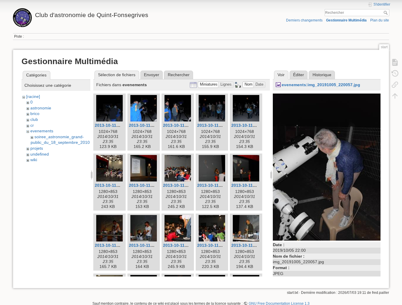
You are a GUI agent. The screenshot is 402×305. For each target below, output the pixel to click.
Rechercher (386, 13)
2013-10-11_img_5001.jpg (154, 245)
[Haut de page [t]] (395, 95)
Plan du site (379, 20)
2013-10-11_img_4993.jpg (188, 185)
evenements (41, 131)
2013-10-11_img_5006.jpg (188, 245)
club (34, 119)
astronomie (40, 108)
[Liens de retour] (395, 84)
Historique (322, 74)
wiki (33, 159)
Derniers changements (304, 20)
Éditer (298, 74)
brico (34, 113)
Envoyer (151, 74)
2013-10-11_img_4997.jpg (256, 185)
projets (36, 148)
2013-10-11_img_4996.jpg (222, 185)
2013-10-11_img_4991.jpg (154, 185)
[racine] (33, 96)
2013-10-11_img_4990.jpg (120, 185)
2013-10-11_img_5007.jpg (222, 245)
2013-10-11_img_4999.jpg (120, 245)
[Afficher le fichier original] (327, 166)
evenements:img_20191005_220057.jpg (321, 84)
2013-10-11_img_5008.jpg (256, 245)
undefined (39, 154)
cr (32, 125)
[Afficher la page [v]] (395, 62)
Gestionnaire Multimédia (346, 20)
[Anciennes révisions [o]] (395, 73)
